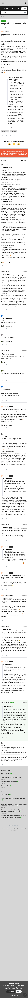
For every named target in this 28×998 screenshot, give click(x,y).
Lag (8, 131)
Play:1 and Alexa (5, 785)
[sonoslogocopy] (14, 3)
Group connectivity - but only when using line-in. (13, 798)
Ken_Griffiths (6, 164)
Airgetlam (5, 371)
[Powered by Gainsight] (14, 826)
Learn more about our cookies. (16, 988)
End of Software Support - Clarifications (11, 777)
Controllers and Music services (8, 819)
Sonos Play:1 (14, 131)
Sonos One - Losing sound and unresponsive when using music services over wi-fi (14, 804)
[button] (1, 9)
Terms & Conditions (7, 828)
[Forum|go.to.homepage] (11, 8)
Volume (3, 131)
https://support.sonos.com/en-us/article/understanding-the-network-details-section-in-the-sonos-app (13, 753)
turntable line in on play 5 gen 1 (9, 781)
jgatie (4, 335)
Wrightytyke (6, 31)
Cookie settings (16, 828)
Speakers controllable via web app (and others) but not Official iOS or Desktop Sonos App (13, 816)
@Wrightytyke (4, 745)
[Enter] (2, 12)
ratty (4, 316)
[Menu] (2, 3)
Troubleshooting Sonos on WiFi (9, 790)
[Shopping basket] (25, 3)
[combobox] (14, 12)
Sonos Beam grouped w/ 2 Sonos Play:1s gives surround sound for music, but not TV (12, 810)
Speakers (4, 16)
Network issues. (5, 794)
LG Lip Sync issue (5, 773)
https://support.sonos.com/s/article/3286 (10, 184)
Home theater (4, 775)
